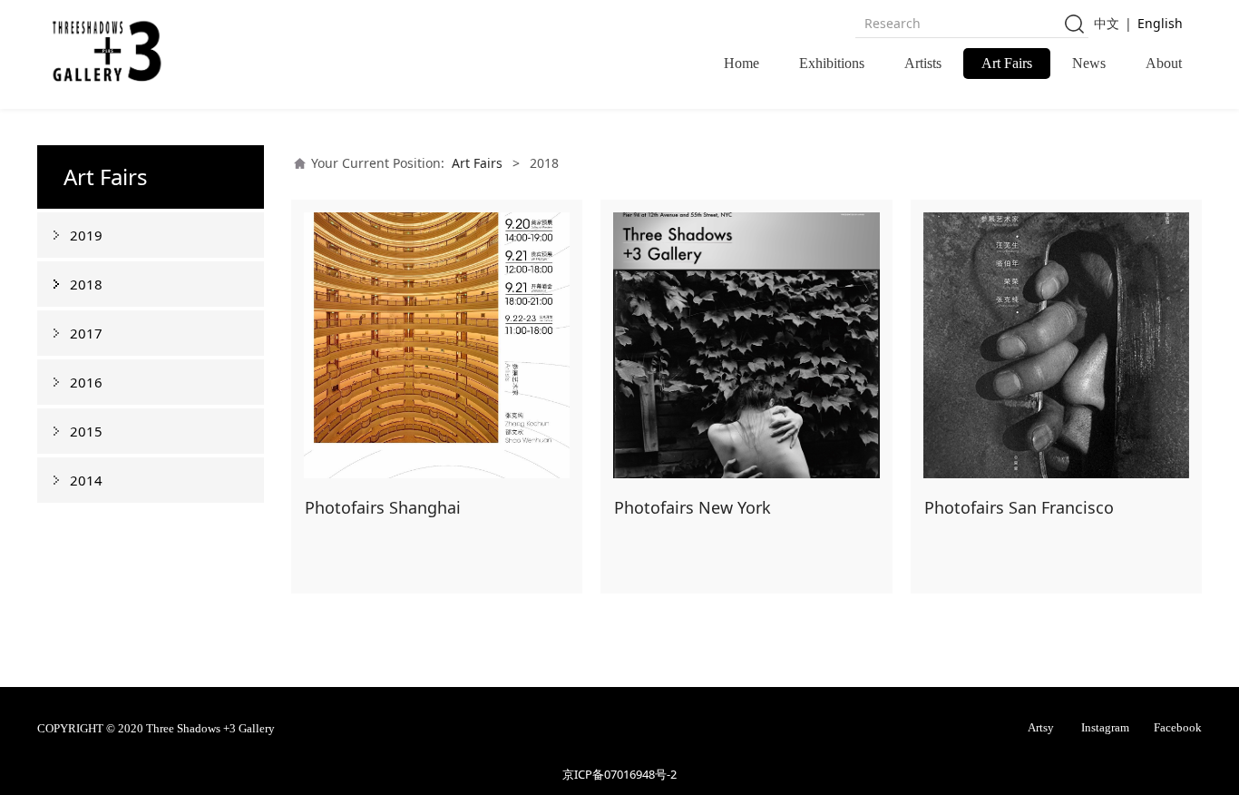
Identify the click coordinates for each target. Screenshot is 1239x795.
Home (741, 63)
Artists (922, 63)
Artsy (1041, 727)
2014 (86, 480)
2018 (86, 284)
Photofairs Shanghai (383, 507)
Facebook (1178, 727)
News (1089, 63)
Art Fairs (1006, 63)
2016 (86, 382)
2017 (86, 333)
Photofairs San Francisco (1019, 507)
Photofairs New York (692, 507)
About (1164, 63)
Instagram (1105, 727)
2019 (86, 235)
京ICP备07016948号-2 (619, 774)
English (1160, 23)
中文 (1106, 23)
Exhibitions (831, 63)
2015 (86, 431)
